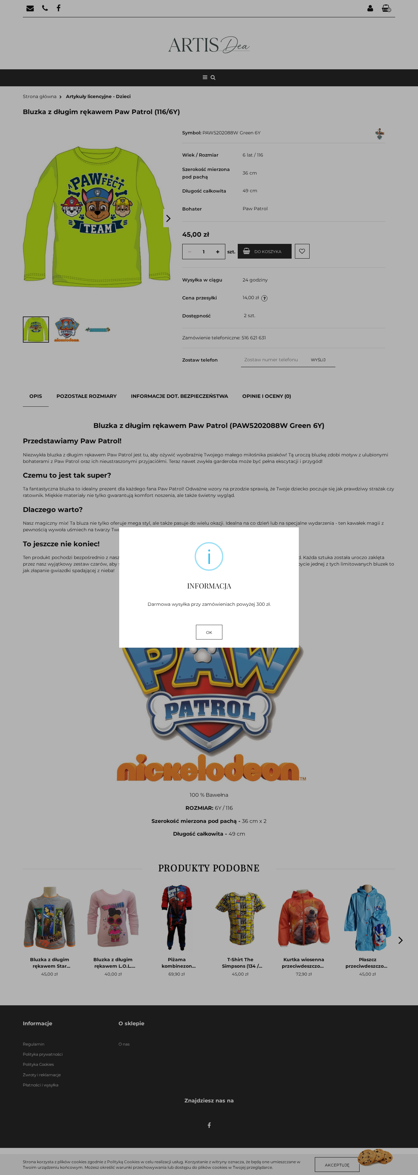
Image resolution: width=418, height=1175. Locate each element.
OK (209, 632)
